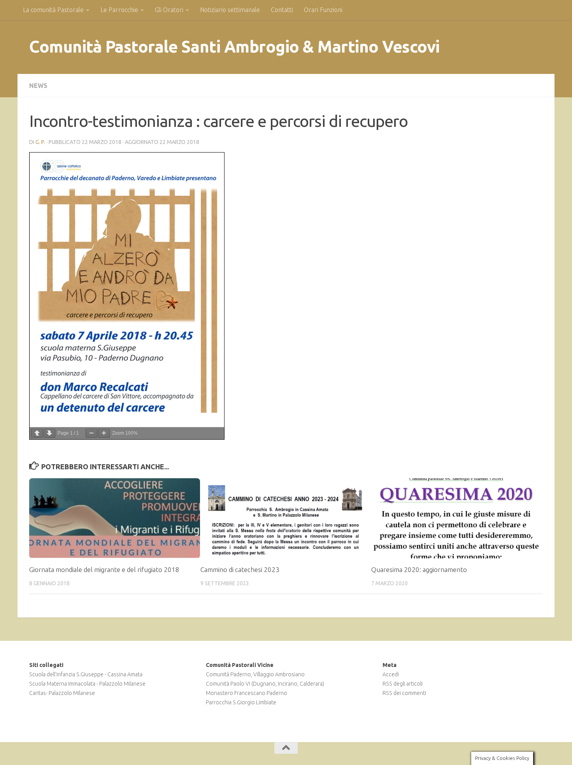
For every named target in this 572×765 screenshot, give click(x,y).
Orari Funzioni (323, 9)
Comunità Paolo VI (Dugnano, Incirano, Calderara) (265, 684)
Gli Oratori (169, 9)
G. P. (40, 142)
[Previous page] (37, 433)
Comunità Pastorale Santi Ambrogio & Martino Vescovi (234, 46)
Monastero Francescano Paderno (246, 693)
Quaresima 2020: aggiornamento (419, 569)
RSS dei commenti (404, 693)
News (38, 85)
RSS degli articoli (403, 684)
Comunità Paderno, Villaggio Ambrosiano (255, 674)
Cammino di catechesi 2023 (239, 569)
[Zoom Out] (91, 433)
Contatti (282, 9)
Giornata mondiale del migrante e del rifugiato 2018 (104, 569)
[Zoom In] (104, 433)
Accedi (391, 674)
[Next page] (49, 433)
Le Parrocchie (119, 9)
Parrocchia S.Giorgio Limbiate (241, 702)
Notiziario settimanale (230, 9)
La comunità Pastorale (53, 9)
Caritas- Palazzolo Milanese (62, 693)
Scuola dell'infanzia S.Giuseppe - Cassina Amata (85, 674)
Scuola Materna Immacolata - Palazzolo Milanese (87, 684)
